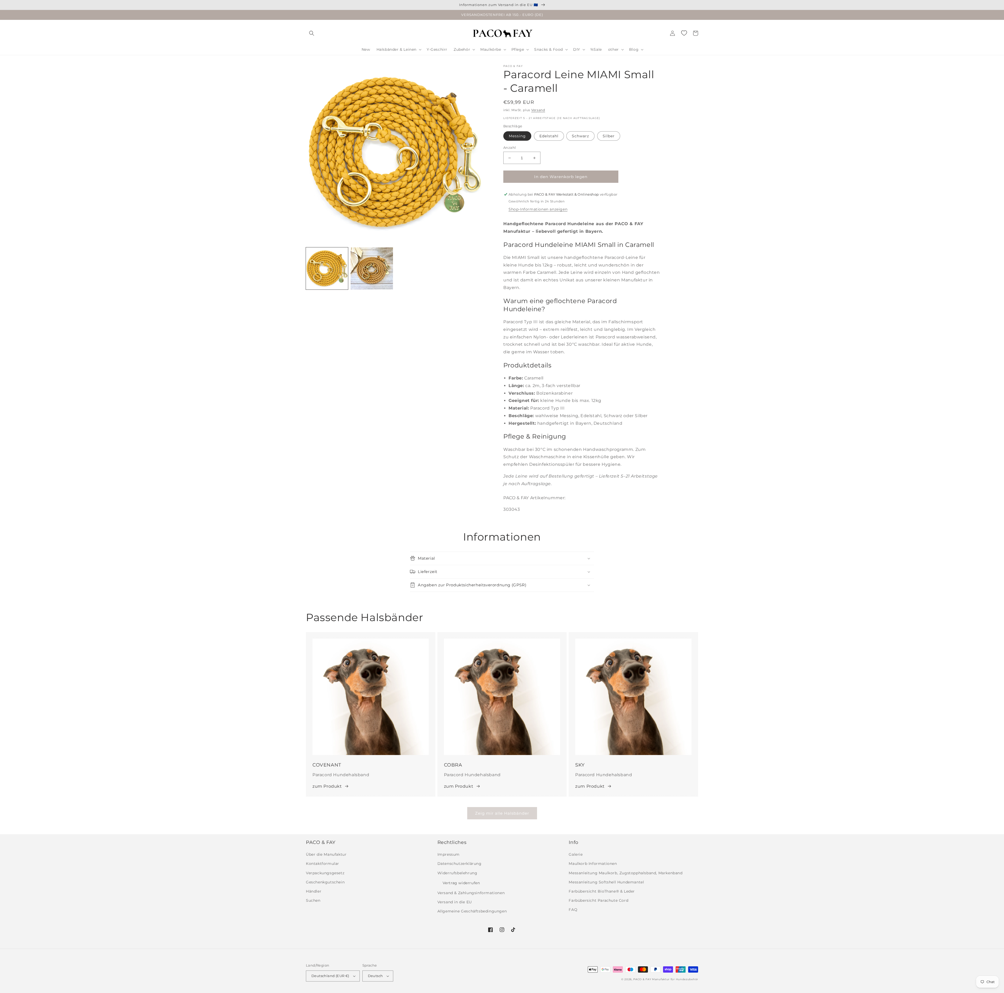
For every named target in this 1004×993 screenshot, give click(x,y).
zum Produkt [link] (327, 786)
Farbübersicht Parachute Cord (598, 900)
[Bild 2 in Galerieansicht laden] (372, 268)
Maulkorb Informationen (593, 863)
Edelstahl (548, 136)
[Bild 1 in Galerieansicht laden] (327, 268)
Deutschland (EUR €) (330, 976)
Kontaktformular (322, 863)
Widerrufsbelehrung (457, 873)
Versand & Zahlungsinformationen (471, 892)
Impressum (448, 854)
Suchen (313, 900)
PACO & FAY (642, 979)
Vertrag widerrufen (461, 883)
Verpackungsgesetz (325, 873)
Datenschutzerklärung (459, 863)
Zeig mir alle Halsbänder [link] (502, 813)
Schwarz (580, 136)
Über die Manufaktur (326, 854)
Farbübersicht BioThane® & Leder (602, 891)
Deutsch (375, 976)
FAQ (573, 909)
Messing (517, 136)
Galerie (576, 854)
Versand (538, 110)
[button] (311, 33)
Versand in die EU (454, 902)
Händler (313, 891)
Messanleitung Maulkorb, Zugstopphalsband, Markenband (625, 873)
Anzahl (509, 147)
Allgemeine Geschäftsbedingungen (472, 911)
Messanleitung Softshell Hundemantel (606, 882)
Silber (609, 136)
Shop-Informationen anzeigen (538, 209)
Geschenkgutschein (325, 882)
